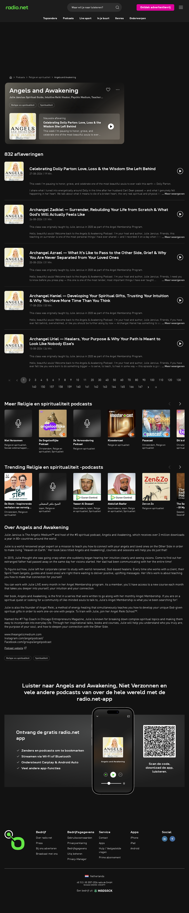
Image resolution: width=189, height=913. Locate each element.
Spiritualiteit (46, 105)
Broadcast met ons (47, 854)
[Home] (10, 77)
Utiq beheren (74, 854)
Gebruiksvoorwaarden (79, 838)
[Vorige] (169, 402)
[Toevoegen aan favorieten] (108, 89)
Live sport (85, 18)
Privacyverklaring (77, 843)
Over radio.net (44, 838)
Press (39, 843)
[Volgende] (180, 402)
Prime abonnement (110, 857)
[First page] (10, 380)
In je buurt (103, 18)
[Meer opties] (118, 89)
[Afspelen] (111, 126)
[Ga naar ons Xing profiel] (172, 839)
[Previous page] (17, 380)
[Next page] (148, 387)
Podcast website (13, 648)
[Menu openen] (181, 7)
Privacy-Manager (77, 859)
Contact (103, 838)
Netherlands (96, 876)
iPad (132, 843)
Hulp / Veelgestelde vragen (110, 850)
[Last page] (156, 387)
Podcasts (68, 18)
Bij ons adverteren (46, 848)
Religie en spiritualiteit (22, 105)
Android (134, 848)
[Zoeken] (117, 7)
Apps (102, 843)
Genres (119, 18)
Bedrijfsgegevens (77, 848)
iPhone (134, 838)
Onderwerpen (138, 18)
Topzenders (50, 18)
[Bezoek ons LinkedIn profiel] (164, 839)
